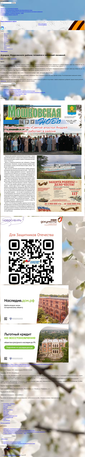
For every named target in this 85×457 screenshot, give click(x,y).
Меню (2, 31)
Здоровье (5, 406)
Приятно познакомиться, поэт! (8, 48)
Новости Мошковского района (8, 21)
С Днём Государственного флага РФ (9, 14)
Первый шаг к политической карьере (9, 8)
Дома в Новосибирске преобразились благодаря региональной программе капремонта (21, 11)
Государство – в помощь (7, 39)
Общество (5, 38)
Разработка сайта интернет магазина (12, 455)
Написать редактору (7, 45)
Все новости (5, 438)
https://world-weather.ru (42, 23)
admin (2, 59)
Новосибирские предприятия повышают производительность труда (16, 10)
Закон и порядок (6, 33)
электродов (3, 81)
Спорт (5, 44)
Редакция (5, 47)
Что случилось (6, 41)
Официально (6, 36)
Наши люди (6, 35)
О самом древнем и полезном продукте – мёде (12, 13)
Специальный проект (8, 417)
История (5, 42)
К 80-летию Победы (8, 410)
